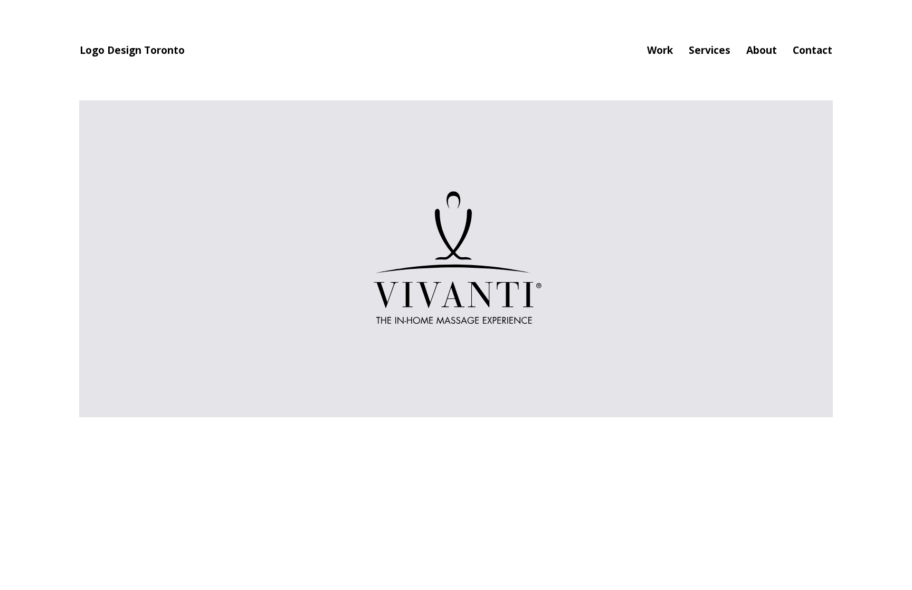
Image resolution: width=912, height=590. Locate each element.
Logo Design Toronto (132, 50)
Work (660, 50)
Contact (812, 50)
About (761, 50)
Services (709, 50)
